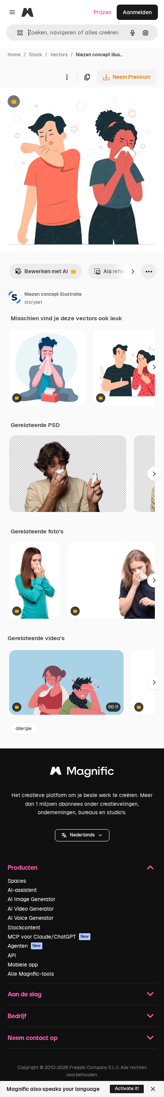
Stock (35, 55)
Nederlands (82, 835)
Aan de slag (25, 994)
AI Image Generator (31, 899)
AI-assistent (22, 890)
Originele (50, 102)
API (12, 955)
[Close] (153, 1089)
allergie (24, 728)
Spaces (17, 880)
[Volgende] (133, 271)
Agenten (24, 945)
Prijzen (102, 12)
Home (14, 55)
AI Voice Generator (30, 917)
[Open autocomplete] (16, 33)
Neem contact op (33, 1037)
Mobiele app (23, 964)
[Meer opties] (66, 77)
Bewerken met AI (41, 273)
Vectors (59, 55)
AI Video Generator (31, 908)
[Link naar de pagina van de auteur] (14, 298)
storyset (33, 302)
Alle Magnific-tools (31, 973)
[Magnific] (82, 773)
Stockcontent (24, 927)
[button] (82, 835)
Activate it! (127, 1089)
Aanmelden (137, 12)
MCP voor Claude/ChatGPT (48, 936)
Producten (22, 867)
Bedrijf (17, 1016)
